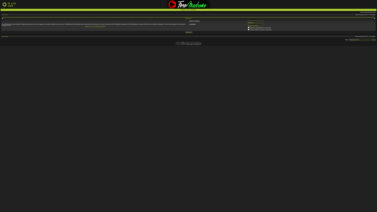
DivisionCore (198, 43)
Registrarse (183, 9)
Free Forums (193, 43)
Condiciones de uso (89, 26)
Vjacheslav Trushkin (185, 43)
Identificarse (193, 9)
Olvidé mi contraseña (253, 25)
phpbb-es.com (198, 44)
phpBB (182, 42)
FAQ (188, 9)
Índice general (5, 14)
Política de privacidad (100, 26)
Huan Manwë (190, 44)
